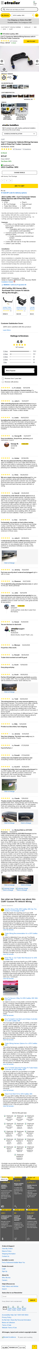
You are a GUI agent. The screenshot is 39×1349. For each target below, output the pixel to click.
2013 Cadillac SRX (18, 15)
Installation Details (8, 282)
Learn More (7, 330)
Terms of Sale (6, 1325)
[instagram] (19, 1308)
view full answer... (8, 1015)
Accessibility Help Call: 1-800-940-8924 (15, 1315)
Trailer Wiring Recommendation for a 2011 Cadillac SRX (21, 934)
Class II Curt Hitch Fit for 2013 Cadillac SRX (18, 1094)
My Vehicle (5, 15)
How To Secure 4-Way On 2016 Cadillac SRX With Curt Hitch (21, 999)
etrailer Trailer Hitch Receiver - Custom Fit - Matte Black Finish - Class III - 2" (7, 308)
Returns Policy (6, 1251)
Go (37, 15)
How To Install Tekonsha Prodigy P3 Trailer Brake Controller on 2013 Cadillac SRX (21, 1068)
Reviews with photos (11, 382)
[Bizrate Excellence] (8, 1337)
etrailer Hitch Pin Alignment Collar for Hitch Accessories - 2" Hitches (21, 308)
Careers (4, 1280)
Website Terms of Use (9, 1327)
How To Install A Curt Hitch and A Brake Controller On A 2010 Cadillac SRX (21, 1020)
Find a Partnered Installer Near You (13, 1262)
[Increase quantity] (10, 180)
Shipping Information (9, 1254)
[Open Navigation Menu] (2, 2)
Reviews (17, 149)
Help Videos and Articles (10, 1286)
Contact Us (5, 1256)
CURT (3, 139)
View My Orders (7, 1248)
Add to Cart (31, 41)
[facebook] (10, 1308)
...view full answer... (10, 977)
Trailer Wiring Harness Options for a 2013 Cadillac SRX (21, 1044)
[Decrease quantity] (2, 180)
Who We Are (6, 1277)
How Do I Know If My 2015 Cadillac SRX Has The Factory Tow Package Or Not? (21, 910)
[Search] (4, 9)
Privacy (4, 1301)
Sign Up (4, 1271)
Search (4, 1289)
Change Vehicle (19, 172)
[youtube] (24, 1308)
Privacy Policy (6, 1317)
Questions (27, 149)
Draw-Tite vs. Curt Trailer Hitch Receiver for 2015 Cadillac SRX (21, 958)
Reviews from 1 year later (13, 378)
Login (4, 1269)
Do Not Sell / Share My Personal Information (16, 1320)
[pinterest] (14, 1308)
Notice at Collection (8, 1322)
